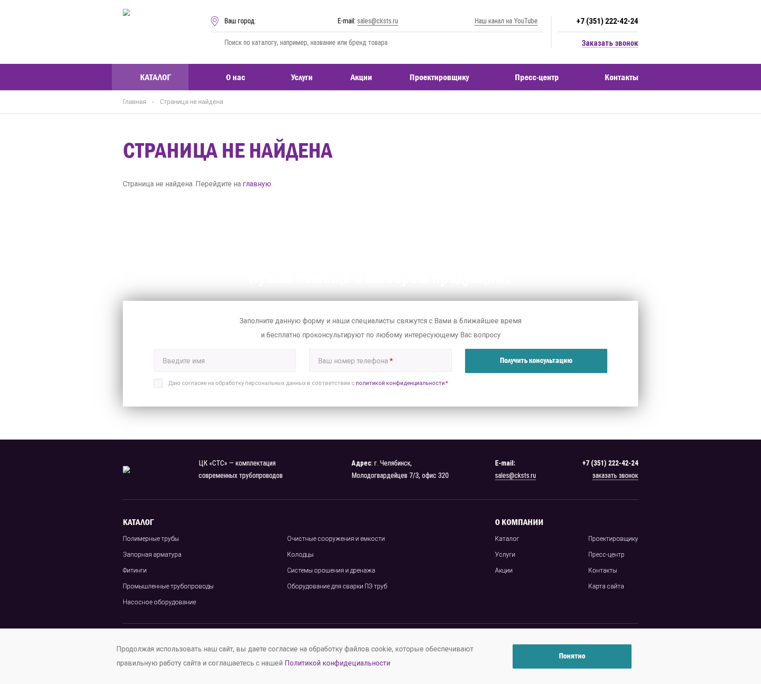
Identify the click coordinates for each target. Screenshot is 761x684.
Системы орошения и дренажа (331, 570)
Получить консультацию (536, 360)
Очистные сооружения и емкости (336, 538)
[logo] (152, 32)
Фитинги (135, 570)
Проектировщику (439, 77)
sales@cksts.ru (377, 21)
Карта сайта (606, 586)
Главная (134, 101)
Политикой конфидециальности (337, 663)
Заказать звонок (610, 43)
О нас (235, 77)
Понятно (572, 655)
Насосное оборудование (159, 602)
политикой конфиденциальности (400, 383)
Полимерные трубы (151, 538)
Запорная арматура (152, 554)
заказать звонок (615, 475)
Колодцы (300, 554)
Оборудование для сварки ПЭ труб (337, 586)
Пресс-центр (537, 77)
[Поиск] (216, 42)
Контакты (621, 77)
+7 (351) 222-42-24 (607, 21)
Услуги (302, 77)
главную (257, 184)
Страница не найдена (191, 101)
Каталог (155, 77)
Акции (361, 77)
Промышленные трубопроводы (168, 586)
